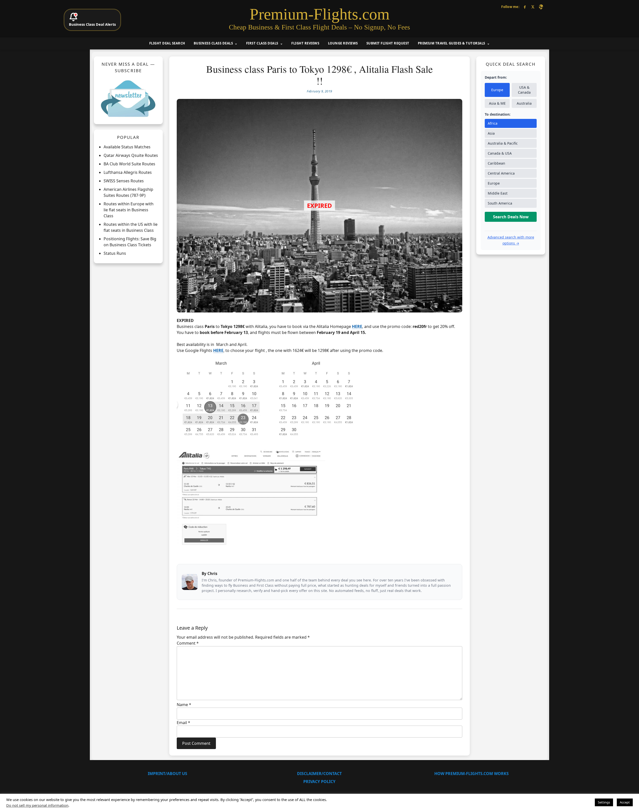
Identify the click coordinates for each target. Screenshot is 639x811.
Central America (501, 173)
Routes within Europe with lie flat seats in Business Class (129, 210)
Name (184, 704)
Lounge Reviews (343, 43)
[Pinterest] (540, 6)
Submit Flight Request (387, 43)
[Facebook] (524, 6)
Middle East (497, 193)
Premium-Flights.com (320, 14)
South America (500, 203)
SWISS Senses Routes (124, 181)
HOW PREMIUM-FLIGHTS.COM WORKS (471, 773)
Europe (497, 89)
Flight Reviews (305, 43)
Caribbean (496, 163)
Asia (491, 133)
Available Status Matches (127, 147)
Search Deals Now (511, 217)
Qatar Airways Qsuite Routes (131, 155)
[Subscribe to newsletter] (128, 98)
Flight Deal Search (167, 43)
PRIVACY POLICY (319, 781)
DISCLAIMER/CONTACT (319, 773)
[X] (532, 6)
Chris (212, 573)
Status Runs (115, 253)
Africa (492, 123)
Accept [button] (625, 802)
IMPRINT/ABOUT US (167, 773)
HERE (218, 350)
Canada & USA (500, 153)
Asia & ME (497, 103)
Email (183, 722)
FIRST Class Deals (262, 43)
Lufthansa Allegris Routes (128, 172)
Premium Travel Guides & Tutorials (451, 43)
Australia (524, 103)
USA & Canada (524, 90)
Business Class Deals (213, 43)
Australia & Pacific (503, 143)
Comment (188, 643)
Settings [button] (604, 802)
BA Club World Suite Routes (129, 164)
